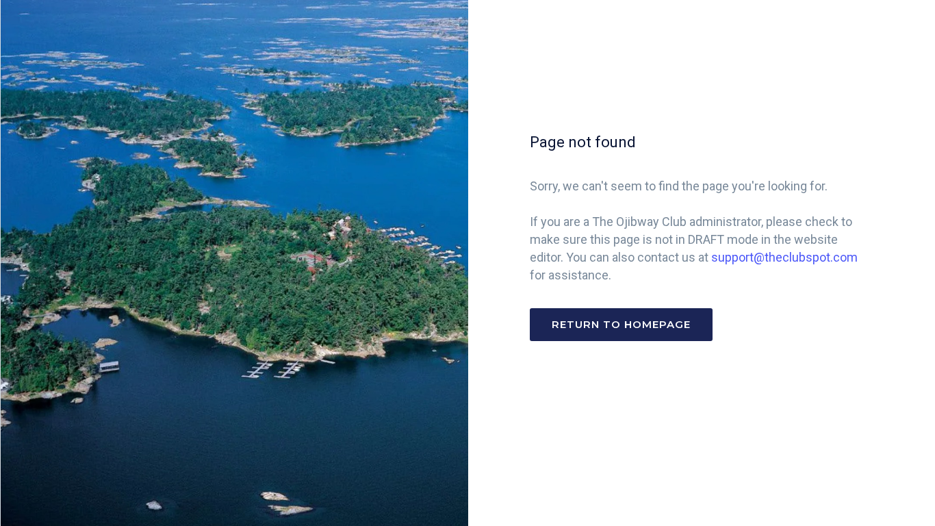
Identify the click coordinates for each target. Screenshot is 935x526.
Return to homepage (621, 324)
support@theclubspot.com (784, 257)
